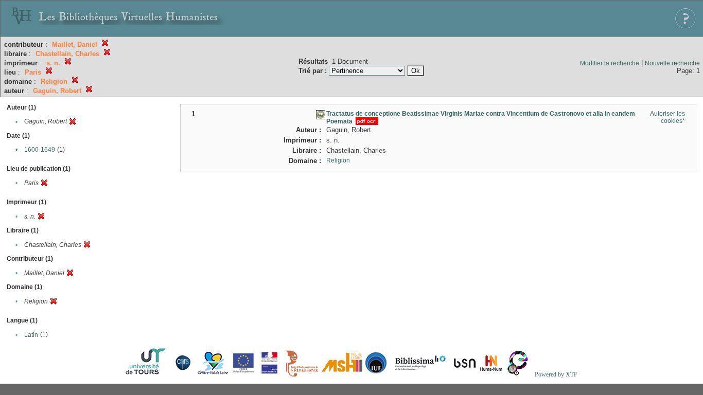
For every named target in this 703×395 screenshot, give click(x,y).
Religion (338, 160)
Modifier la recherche (609, 63)
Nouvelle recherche (672, 63)
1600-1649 (39, 149)
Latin (31, 334)
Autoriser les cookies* (667, 117)
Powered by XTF (556, 374)
